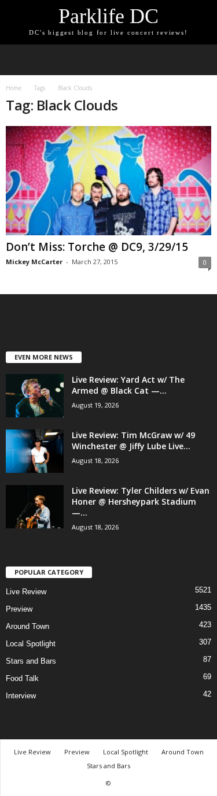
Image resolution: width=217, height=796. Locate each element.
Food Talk (22, 678)
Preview (19, 609)
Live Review (26, 591)
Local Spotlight (31, 643)
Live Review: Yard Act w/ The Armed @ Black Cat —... (128, 385)
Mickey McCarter (34, 261)
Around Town (27, 626)
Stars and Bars (31, 661)
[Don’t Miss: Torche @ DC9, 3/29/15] (108, 180)
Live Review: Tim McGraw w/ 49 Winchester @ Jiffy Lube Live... (133, 440)
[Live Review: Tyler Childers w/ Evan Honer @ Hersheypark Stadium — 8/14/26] (35, 506)
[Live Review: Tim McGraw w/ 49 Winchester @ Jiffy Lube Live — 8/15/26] (35, 451)
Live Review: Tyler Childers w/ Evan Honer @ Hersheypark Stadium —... (140, 501)
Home (13, 88)
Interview (21, 695)
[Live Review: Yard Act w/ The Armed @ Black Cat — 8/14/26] (35, 395)
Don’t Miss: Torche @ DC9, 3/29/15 (97, 246)
